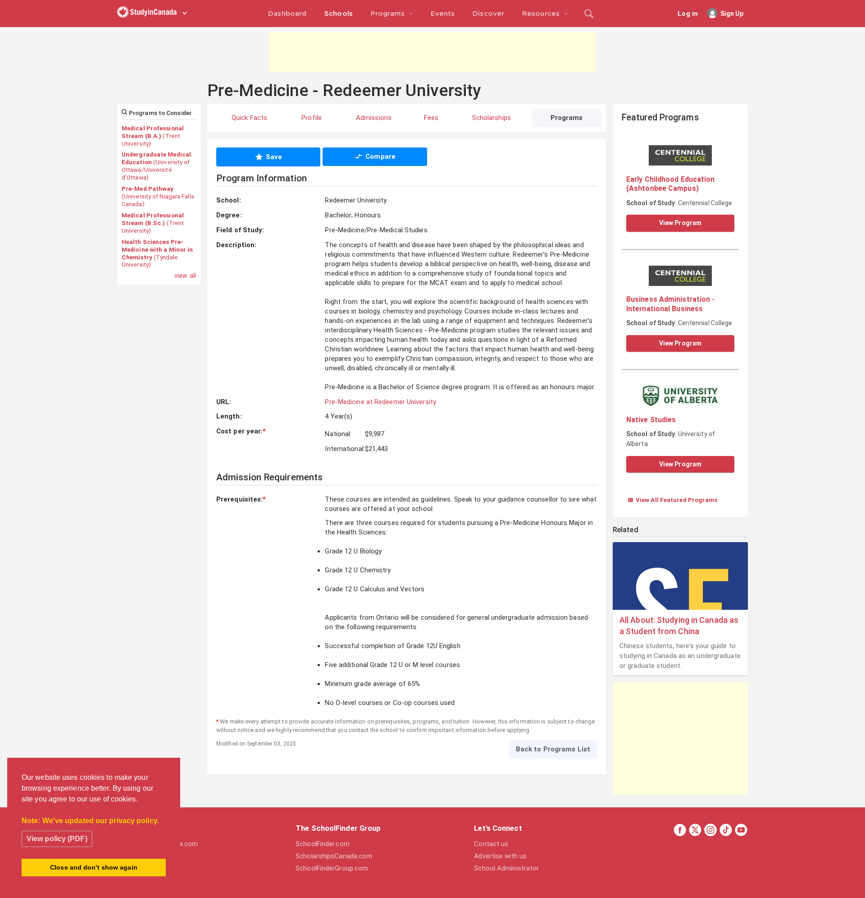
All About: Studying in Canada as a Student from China (678, 625)
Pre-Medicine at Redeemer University (380, 402)
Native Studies (651, 419)
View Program (680, 222)
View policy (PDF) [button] (57, 839)
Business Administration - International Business (670, 304)
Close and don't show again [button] (93, 867)
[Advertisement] (432, 52)
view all (185, 275)
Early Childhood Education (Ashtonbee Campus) (670, 184)
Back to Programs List (553, 749)
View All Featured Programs (672, 499)
